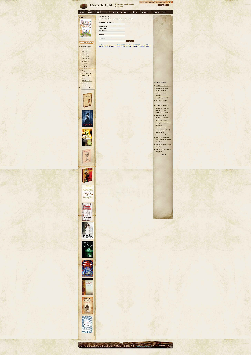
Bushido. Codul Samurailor (107, 46)
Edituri (135, 12)
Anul (147, 44)
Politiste (85, 54)
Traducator (101, 34)
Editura (128, 44)
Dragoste (84, 71)
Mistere (84, 51)
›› (168, 154)
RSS (164, 12)
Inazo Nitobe (121, 46)
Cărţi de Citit (101, 5)
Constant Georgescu (139, 46)
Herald (128, 46)
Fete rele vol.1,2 (161, 135)
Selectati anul (102, 38)
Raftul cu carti (102, 12)
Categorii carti (85, 46)
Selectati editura (103, 30)
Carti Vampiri (86, 73)
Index (115, 12)
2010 (147, 46)
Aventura (84, 49)
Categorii (124, 12)
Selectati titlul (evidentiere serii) (106, 22)
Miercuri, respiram (162, 85)
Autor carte (121, 44)
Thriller (84, 63)
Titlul (101, 44)
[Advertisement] (162, 49)
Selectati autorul (103, 26)
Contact (157, 12)
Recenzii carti (86, 12)
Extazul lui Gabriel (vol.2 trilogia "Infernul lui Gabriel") (163, 110)
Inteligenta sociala (162, 98)
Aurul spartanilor (161, 120)
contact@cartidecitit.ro (144, 346)
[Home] (83, 9)
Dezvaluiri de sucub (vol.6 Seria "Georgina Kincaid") (163, 140)
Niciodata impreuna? (162, 105)
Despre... (146, 12)
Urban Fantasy (86, 75)
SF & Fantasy (86, 61)
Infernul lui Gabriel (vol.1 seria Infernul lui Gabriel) (163, 130)
